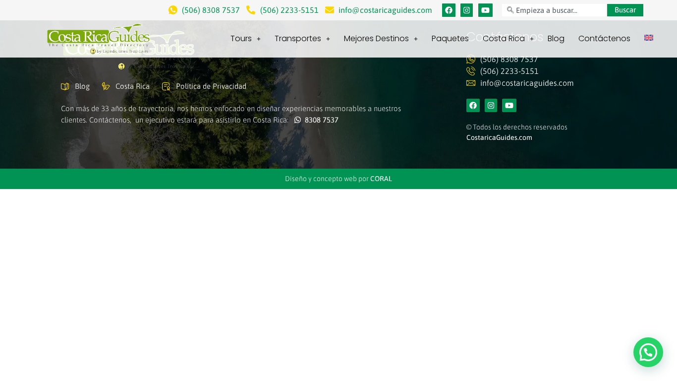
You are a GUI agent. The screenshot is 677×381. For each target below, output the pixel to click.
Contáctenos (604, 38)
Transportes (298, 38)
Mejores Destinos (376, 38)
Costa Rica (504, 38)
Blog (556, 38)
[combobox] (553, 10)
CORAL (381, 179)
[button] (648, 352)
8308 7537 (319, 120)
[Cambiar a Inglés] (648, 37)
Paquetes (450, 38)
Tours (241, 38)
